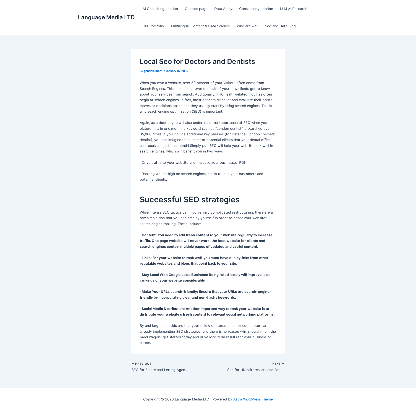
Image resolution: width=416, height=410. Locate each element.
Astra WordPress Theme (253, 399)
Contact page (196, 8)
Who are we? (247, 26)
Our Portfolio (153, 26)
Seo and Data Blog (280, 26)
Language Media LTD (106, 17)
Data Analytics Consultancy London (243, 8)
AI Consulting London (160, 8)
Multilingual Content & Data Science (200, 26)
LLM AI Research (293, 8)
